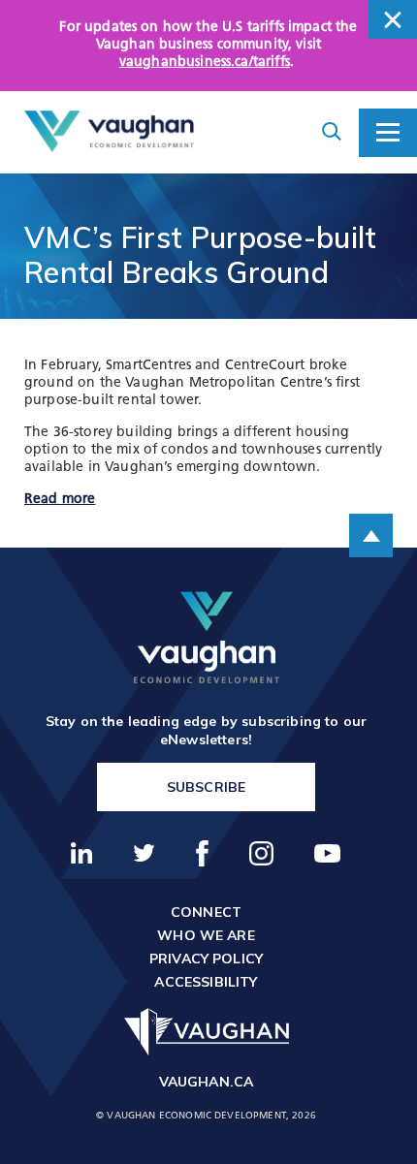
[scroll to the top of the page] (371, 535)
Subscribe (206, 787)
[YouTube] (328, 853)
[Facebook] (202, 853)
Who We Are (206, 935)
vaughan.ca (206, 1081)
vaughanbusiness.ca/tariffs (204, 62)
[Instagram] (262, 853)
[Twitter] (144, 852)
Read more (59, 499)
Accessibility (205, 982)
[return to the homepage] (206, 637)
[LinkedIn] (82, 853)
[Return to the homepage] (109, 131)
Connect (206, 912)
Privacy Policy (206, 958)
